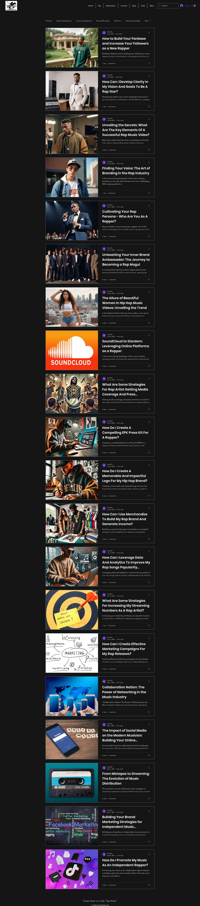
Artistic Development (64, 21)
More (147, 21)
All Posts (49, 21)
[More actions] (149, 32)
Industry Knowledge (132, 21)
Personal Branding (103, 21)
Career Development (84, 21)
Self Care (117, 21)
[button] (193, 6)
